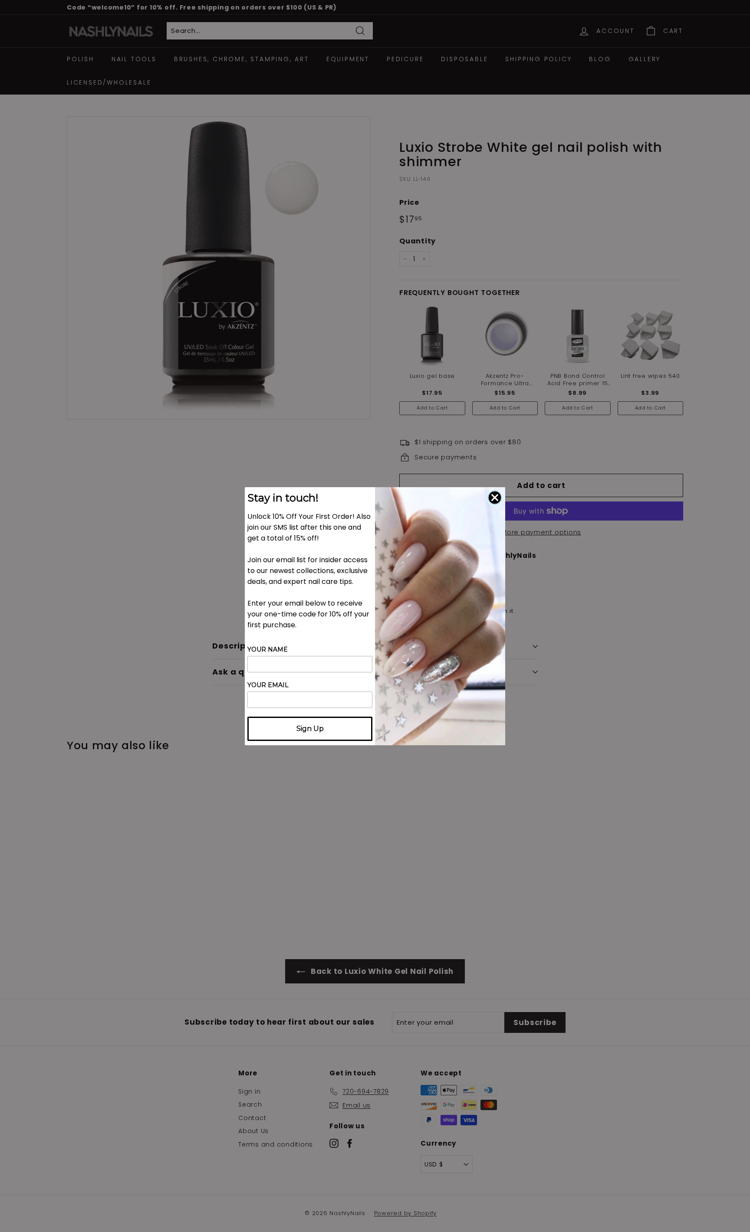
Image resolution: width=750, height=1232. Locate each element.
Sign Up (310, 728)
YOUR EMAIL (268, 685)
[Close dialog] (495, 498)
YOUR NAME (267, 649)
